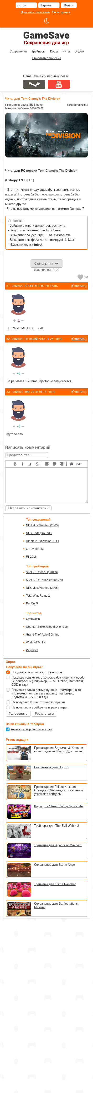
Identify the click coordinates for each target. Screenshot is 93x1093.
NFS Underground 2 (39, 533)
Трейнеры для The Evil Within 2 (56, 825)
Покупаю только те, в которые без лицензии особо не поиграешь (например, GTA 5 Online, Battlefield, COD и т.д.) (47, 681)
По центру (55, 464)
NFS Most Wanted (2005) (42, 525)
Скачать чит (43, 263)
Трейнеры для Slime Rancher (55, 884)
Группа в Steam (34, 84)
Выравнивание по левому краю (47, 464)
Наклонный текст (23, 464)
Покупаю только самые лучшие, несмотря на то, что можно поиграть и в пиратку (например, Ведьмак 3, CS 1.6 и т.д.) (46, 693)
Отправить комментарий (28, 508)
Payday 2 (32, 650)
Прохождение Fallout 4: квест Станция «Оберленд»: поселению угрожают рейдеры (58, 790)
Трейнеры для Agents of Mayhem (58, 845)
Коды (54, 51)
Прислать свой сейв (35, 12)
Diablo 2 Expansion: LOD (42, 541)
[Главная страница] (46, 38)
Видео (79, 51)
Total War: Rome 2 (38, 595)
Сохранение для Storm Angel (55, 864)
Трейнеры (38, 51)
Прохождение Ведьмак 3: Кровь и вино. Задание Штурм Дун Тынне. (58, 749)
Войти (69, 5)
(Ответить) (79, 286)
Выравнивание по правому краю (62, 464)
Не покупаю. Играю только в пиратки (38, 702)
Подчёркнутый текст (30, 464)
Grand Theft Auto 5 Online (42, 634)
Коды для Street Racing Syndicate (58, 806)
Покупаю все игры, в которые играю (37, 672)
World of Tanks (35, 642)
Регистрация (61, 12)
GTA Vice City (34, 549)
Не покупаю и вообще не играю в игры (39, 707)
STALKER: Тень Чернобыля (44, 580)
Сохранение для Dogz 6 (51, 767)
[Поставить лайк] (80, 277)
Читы (66, 51)
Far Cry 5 (32, 603)
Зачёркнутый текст (37, 464)
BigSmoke (36, 105)
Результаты (44, 713)
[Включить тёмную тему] (46, 21)
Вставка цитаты (72, 464)
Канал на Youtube (59, 84)
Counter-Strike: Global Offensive (47, 626)
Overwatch (33, 619)
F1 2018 (31, 556)
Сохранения (18, 51)
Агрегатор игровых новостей (31, 729)
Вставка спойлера (79, 464)
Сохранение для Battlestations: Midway (56, 905)
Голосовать (18, 713)
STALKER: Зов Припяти (42, 572)
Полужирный (15, 464)
